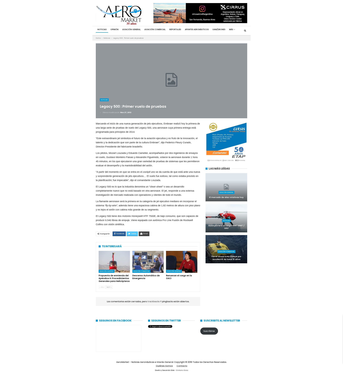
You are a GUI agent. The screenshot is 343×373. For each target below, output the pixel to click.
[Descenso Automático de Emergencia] (148, 262)
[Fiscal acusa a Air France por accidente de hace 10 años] (226, 249)
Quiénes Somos (164, 365)
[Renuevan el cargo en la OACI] (181, 262)
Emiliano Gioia (182, 370)
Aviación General (131, 29)
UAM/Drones (218, 29)
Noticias (102, 29)
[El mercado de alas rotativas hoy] (226, 187)
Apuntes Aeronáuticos (197, 29)
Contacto (182, 365)
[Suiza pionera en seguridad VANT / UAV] (226, 218)
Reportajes (175, 29)
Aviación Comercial (154, 29)
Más (231, 29)
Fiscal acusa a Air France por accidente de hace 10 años (226, 258)
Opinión (114, 29)
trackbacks (154, 301)
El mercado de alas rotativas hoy (226, 197)
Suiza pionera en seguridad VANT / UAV (226, 227)
